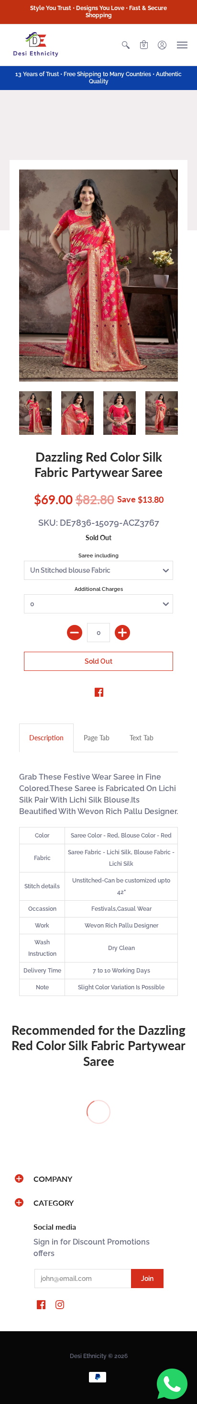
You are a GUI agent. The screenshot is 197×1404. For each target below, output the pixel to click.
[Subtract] (74, 632)
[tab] (46, 738)
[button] (126, 45)
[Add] (122, 632)
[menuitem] (126, 45)
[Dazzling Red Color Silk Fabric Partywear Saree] (98, 276)
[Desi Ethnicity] (36, 45)
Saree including (98, 556)
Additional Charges (99, 589)
